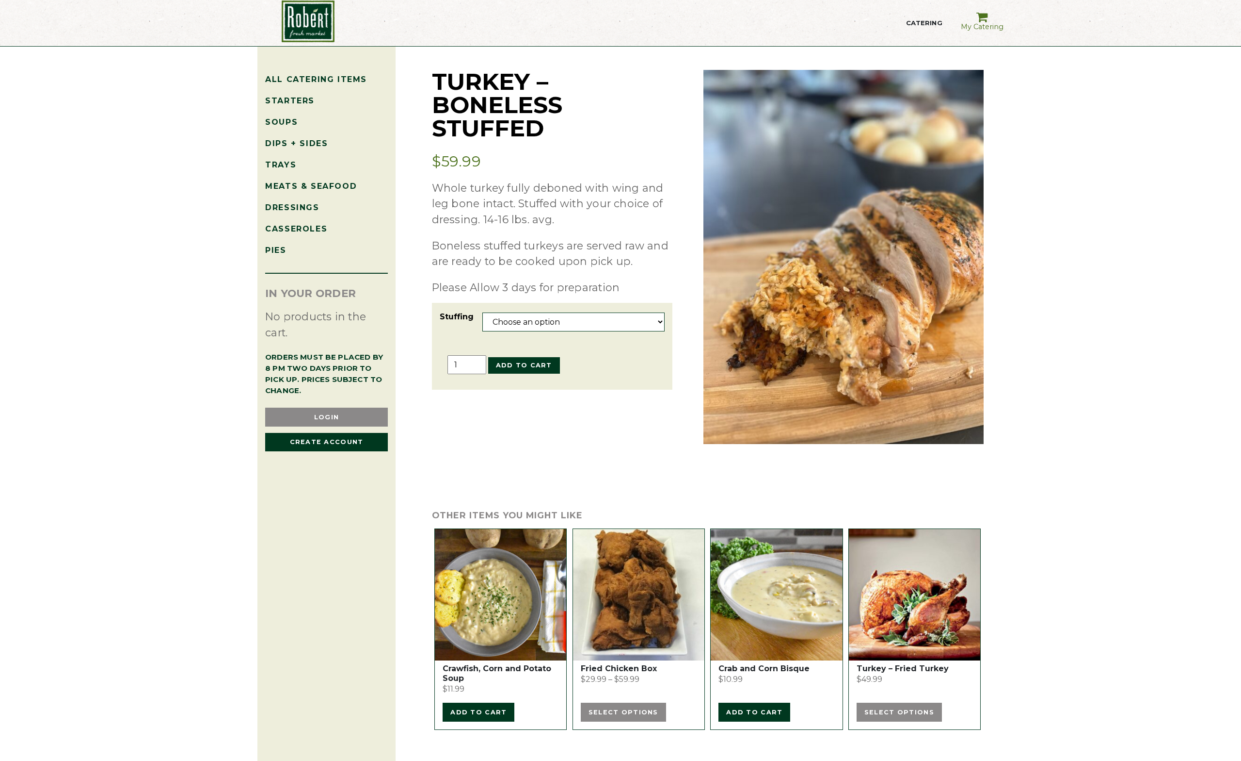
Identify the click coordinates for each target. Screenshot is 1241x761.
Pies (275, 250)
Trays (280, 164)
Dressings (292, 207)
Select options (623, 712)
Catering (924, 29)
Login (326, 417)
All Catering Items (316, 79)
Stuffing (457, 316)
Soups (281, 122)
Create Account (327, 442)
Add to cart (524, 365)
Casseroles (296, 228)
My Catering (982, 26)
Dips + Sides (296, 143)
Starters (290, 100)
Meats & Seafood (311, 186)
